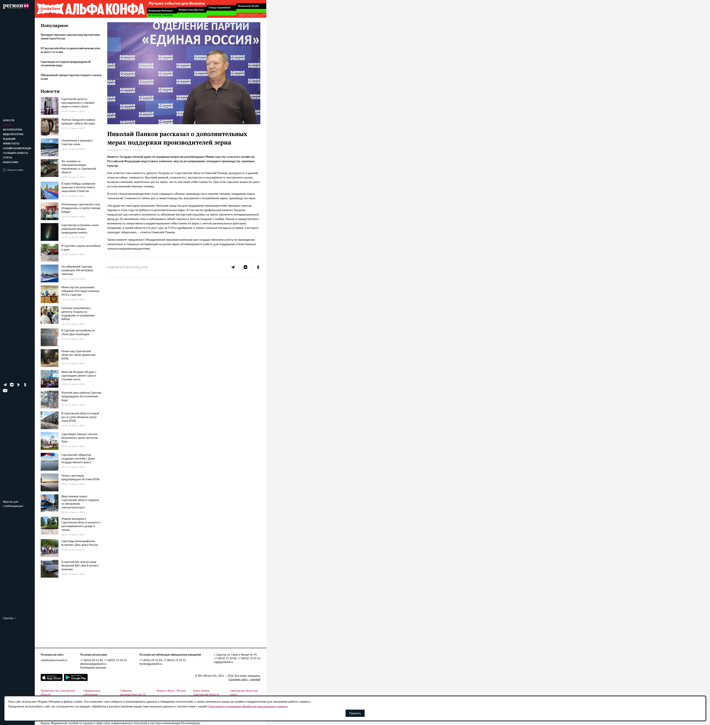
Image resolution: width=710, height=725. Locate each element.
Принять (355, 713)
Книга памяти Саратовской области (206, 692)
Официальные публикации (91, 692)
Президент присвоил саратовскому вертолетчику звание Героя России (70, 36)
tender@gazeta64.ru (150, 664)
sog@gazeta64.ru (223, 662)
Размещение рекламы (93, 667)
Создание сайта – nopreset (244, 679)
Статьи (7, 125)
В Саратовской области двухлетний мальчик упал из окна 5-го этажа (70, 50)
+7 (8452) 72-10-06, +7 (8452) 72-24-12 (237, 658)
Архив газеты (11, 143)
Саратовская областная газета (244, 692)
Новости (8, 120)
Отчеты (7, 157)
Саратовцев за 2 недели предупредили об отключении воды (66, 63)
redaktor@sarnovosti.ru (54, 660)
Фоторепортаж (12, 129)
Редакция (9, 139)
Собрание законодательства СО (133, 692)
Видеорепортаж (13, 134)
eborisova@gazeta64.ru (93, 664)
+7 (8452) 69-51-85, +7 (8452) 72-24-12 (103, 660)
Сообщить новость (15, 153)
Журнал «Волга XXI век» (171, 690)
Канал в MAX (10, 162)
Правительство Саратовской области (58, 692)
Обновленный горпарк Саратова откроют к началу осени (71, 77)
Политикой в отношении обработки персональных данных (247, 706)
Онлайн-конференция (17, 148)
